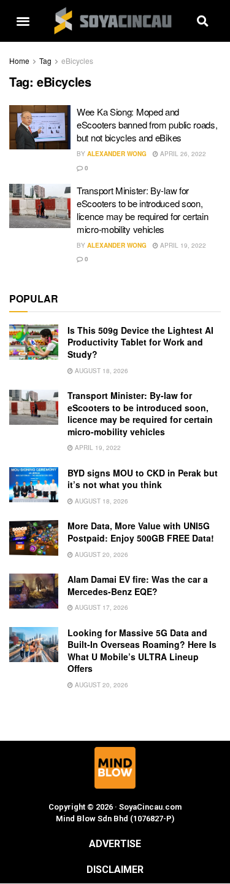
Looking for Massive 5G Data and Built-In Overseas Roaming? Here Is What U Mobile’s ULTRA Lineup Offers (142, 650)
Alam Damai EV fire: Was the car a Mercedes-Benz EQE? (137, 585)
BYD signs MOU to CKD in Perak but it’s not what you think (142, 479)
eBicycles (77, 60)
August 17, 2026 (100, 607)
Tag (45, 60)
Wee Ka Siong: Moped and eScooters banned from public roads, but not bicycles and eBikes (147, 124)
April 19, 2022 (182, 245)
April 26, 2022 (182, 153)
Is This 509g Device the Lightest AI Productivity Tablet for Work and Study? (140, 342)
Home (19, 60)
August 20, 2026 (100, 554)
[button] (23, 21)
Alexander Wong (117, 153)
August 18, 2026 (100, 370)
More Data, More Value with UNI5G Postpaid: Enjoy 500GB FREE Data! (140, 531)
